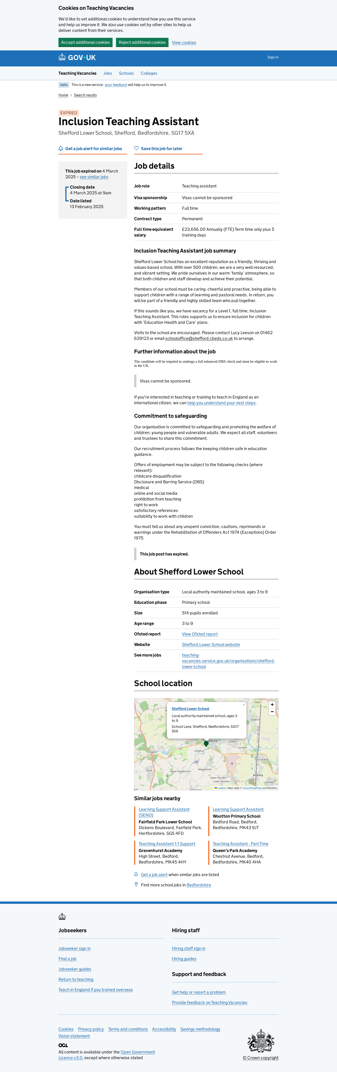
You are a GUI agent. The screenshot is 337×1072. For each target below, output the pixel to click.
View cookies (184, 42)
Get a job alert (154, 874)
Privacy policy (91, 1029)
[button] (206, 744)
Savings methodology (200, 1029)
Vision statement (74, 1036)
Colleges (149, 73)
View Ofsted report (200, 634)
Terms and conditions (128, 1029)
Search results (85, 95)
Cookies (66, 1029)
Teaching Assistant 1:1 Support (167, 843)
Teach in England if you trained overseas (95, 989)
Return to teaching (75, 979)
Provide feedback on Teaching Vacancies (209, 1002)
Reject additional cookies (142, 42)
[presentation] (206, 744)
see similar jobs (94, 176)
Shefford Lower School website (211, 644)
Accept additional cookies (85, 42)
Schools (126, 73)
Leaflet (221, 788)
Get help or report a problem (199, 992)
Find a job (67, 958)
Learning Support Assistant (238, 809)
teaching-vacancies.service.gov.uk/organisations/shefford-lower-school (228, 660)
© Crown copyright (261, 1057)
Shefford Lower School (190, 708)
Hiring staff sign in (188, 948)
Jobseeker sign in (74, 948)
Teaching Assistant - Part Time (240, 843)
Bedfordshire (199, 885)
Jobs (107, 73)
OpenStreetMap (252, 788)
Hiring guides (184, 958)
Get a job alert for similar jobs (93, 148)
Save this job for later (161, 148)
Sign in (273, 57)
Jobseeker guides (74, 969)
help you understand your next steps (221, 402)
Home (63, 95)
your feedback (116, 84)
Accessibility (164, 1029)
